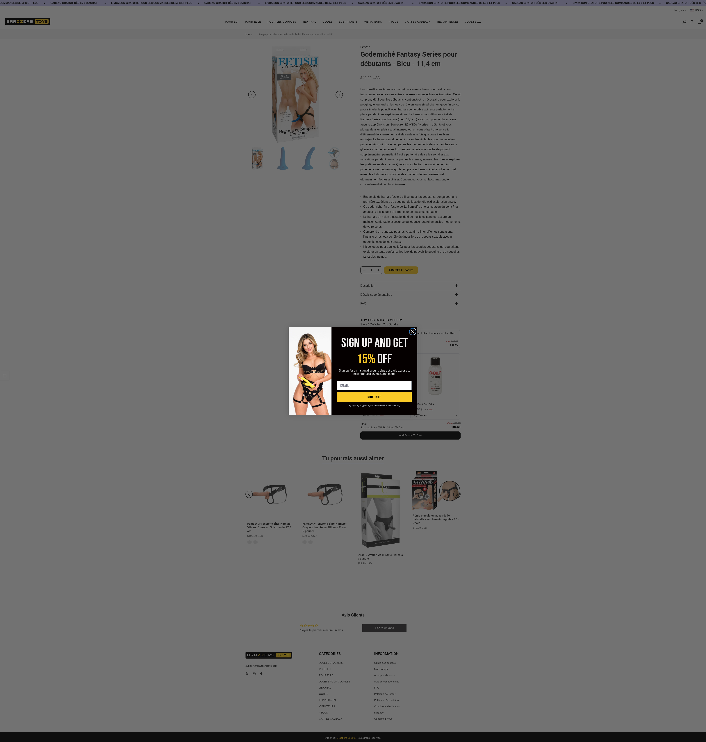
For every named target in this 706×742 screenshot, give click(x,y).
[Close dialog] (412, 331)
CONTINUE (374, 397)
